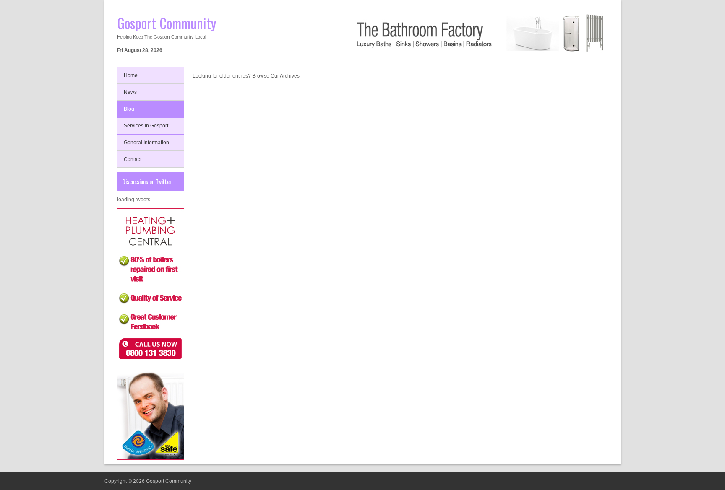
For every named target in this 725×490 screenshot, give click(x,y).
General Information (146, 142)
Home (131, 75)
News (130, 92)
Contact (132, 159)
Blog (129, 109)
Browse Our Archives (276, 76)
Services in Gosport (146, 126)
